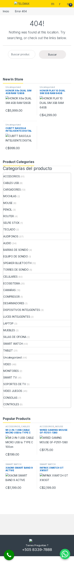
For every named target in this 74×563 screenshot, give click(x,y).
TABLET (8, 350)
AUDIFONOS (10, 236)
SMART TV (10, 377)
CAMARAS (9, 290)
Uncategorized (13, 87)
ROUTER (8, 216)
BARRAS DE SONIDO (15, 249)
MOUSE (8, 203)
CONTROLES (11, 404)
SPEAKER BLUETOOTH (17, 263)
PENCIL (7, 209)
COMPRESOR (11, 296)
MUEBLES (9, 330)
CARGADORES (12, 189)
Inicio (6, 11)
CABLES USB (11, 183)
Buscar (52, 54)
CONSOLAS (10, 397)
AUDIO (7, 243)
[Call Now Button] (9, 555)
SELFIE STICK (11, 222)
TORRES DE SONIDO (16, 269)
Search (53, 4)
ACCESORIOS (11, 176)
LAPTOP (8, 323)
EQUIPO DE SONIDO (15, 256)
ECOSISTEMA (11, 283)
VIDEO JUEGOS (12, 390)
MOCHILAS (10, 196)
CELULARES (10, 276)
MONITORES (11, 370)
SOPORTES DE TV (14, 384)
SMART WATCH (13, 343)
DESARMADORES (13, 303)
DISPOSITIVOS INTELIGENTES (21, 309)
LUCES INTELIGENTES (16, 316)
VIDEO (7, 364)
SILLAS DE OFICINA (14, 336)
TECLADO (9, 229)
